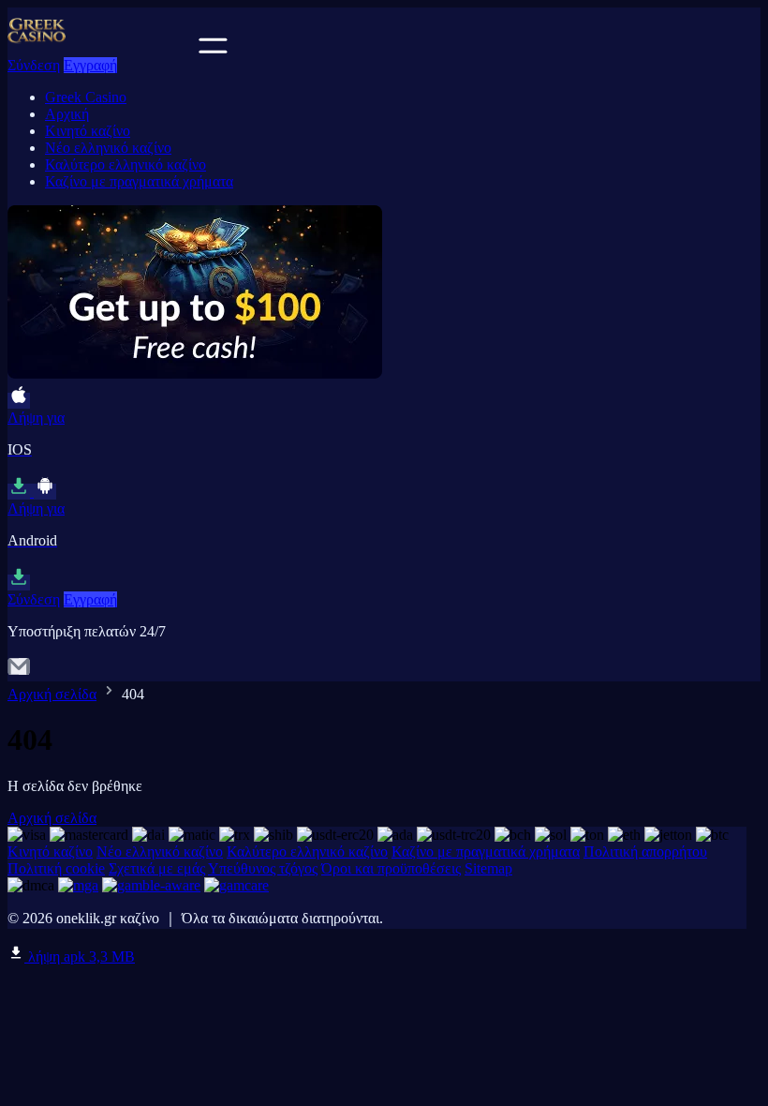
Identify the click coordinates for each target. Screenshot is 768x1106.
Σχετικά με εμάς (157, 868)
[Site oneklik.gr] (101, 48)
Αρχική (67, 114)
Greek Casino (85, 97)
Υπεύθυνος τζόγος (263, 868)
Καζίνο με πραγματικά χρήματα (139, 181)
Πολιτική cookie (56, 868)
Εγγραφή (90, 65)
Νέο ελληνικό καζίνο (108, 148)
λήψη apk (79, 956)
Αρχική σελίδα (51, 694)
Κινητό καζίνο (87, 131)
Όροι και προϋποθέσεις (391, 868)
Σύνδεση (33, 65)
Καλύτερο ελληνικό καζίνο (125, 164)
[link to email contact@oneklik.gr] (18, 672)
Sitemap (488, 868)
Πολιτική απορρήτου (645, 851)
